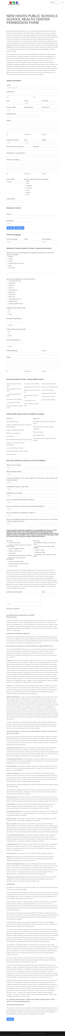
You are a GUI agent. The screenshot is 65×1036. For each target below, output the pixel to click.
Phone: (44, 350)
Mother (28, 181)
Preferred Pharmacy (12, 350)
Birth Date (36, 146)
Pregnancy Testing (39, 550)
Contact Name (11, 199)
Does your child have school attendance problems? (21, 512)
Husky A (10, 258)
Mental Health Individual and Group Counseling (19, 555)
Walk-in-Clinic (11, 296)
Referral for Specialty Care (14, 551)
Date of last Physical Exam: (14, 318)
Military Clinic (11, 292)
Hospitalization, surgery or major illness (18, 486)
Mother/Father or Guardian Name (16, 153)
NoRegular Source (12, 301)
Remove (20, 228)
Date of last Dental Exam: (14, 340)
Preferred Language (12, 239)
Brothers (28, 192)
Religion (44, 140)
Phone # (9, 214)
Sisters (28, 190)
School (9, 85)
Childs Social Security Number (15, 146)
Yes (9, 309)
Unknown (10, 287)
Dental (10, 265)
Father (27, 183)
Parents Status (11, 179)
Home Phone (46, 107)
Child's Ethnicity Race (13, 140)
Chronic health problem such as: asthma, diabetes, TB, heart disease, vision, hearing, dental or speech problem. (32, 479)
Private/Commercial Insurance (15, 263)
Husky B (10, 261)
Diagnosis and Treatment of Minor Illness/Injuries (16, 558)
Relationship (10, 220)
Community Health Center (14, 281)
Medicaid (10, 256)
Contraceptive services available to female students (44, 555)
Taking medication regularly (14, 471)
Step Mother (29, 185)
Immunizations (12, 553)
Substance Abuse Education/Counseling (18, 563)
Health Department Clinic (14, 299)
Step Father (29, 187)
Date (8, 100)
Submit (10, 1019)
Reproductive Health (40, 552)
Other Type (11, 285)
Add (11, 228)
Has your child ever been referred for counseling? (21, 499)
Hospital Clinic (12, 283)
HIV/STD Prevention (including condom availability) (43, 547)
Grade (26, 100)
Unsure (10, 314)
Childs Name (11, 91)
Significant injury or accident (15, 493)
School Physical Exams (14, 542)
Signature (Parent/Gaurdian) (15, 592)
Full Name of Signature (13, 608)
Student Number (28, 107)
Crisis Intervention (12, 566)
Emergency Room (12, 290)
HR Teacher (45, 100)
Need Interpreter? (47, 239)
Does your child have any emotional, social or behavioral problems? (26, 506)
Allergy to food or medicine (14, 465)
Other (27, 194)
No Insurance (11, 267)
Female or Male (11, 107)
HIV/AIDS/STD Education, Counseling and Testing (44, 543)
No (9, 312)
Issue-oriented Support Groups (16, 561)
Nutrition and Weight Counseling (16, 548)
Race (25, 140)
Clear (9, 604)
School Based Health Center (15, 303)
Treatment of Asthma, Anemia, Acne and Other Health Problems (19, 545)
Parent (26, 239)
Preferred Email (11, 114)
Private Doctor (12, 294)
